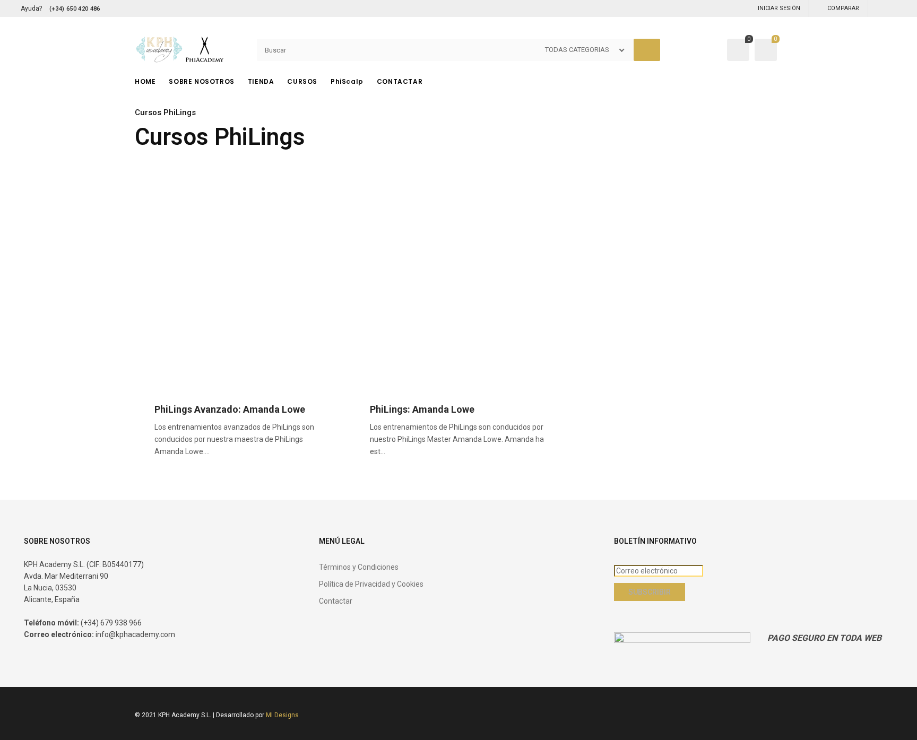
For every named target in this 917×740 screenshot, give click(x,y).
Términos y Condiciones (359, 567)
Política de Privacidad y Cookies (371, 584)
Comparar (843, 8)
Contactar (335, 601)
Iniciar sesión (779, 8)
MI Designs (282, 715)
